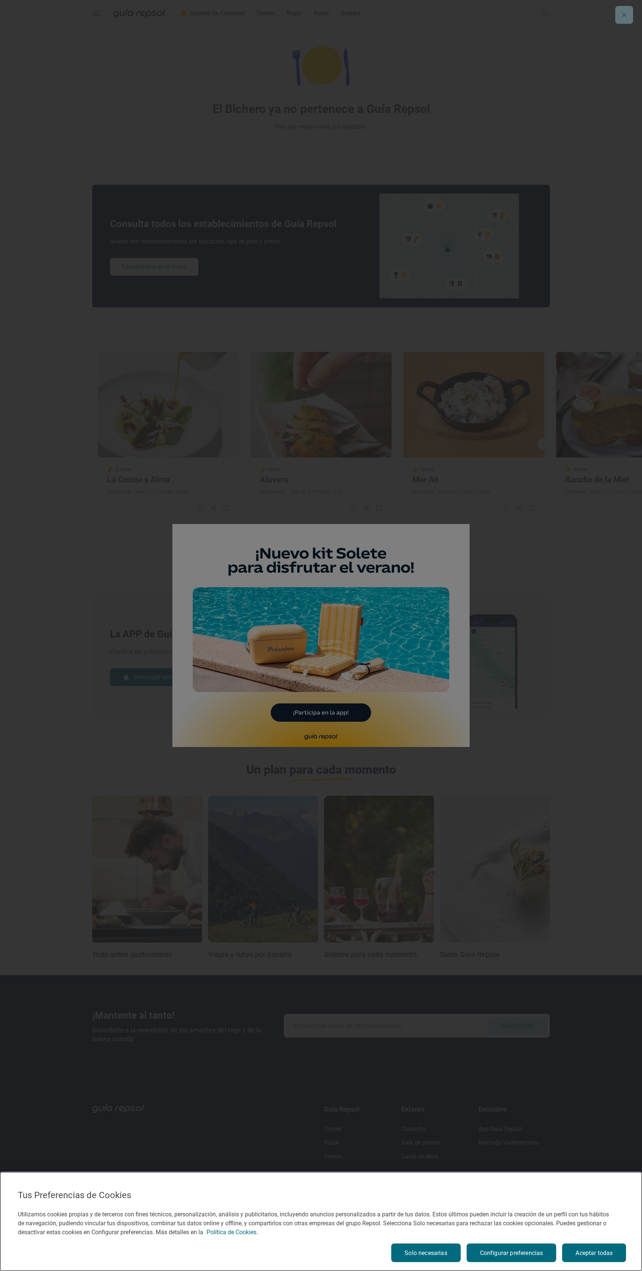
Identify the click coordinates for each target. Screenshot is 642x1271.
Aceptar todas (594, 1253)
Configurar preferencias (511, 1253)
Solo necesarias (426, 1253)
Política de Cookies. (232, 1232)
